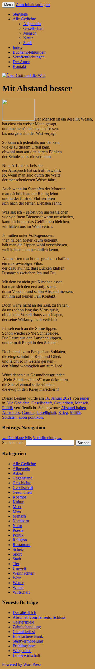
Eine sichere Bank (28, 636)
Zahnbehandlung (27, 627)
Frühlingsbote (24, 646)
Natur (28, 38)
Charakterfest (24, 631)
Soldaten (9, 417)
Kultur (18, 502)
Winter (18, 587)
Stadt (27, 42)
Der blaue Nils (17, 437)
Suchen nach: (13, 442)
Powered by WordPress (21, 664)
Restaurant (21, 544)
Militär (75, 412)
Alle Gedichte (24, 19)
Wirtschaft (21, 592)
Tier (16, 563)
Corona (28, 412)
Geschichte (22, 483)
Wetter (18, 582)
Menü (8, 5)
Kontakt (19, 66)
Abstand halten (73, 407)
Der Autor (21, 61)
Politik (7, 407)
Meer (17, 506)
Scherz (18, 549)
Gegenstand (22, 478)
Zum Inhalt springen (33, 4)
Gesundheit (63, 403)
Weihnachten (23, 573)
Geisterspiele (23, 622)
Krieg (63, 412)
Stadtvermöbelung (28, 641)
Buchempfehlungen (29, 52)
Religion (20, 540)
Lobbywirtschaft (26, 655)
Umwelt (19, 568)
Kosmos (19, 497)
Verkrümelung (47, 437)
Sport (17, 554)
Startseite (20, 14)
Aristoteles (11, 412)
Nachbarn (21, 521)
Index (17, 47)
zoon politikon (31, 417)
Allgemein (32, 23)
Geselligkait (46, 412)
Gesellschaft (33, 28)
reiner (84, 398)
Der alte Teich (24, 612)
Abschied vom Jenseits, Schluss (39, 617)
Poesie (18, 530)
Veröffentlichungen (29, 57)
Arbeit (18, 473)
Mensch (29, 33)
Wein (17, 578)
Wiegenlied (22, 650)
